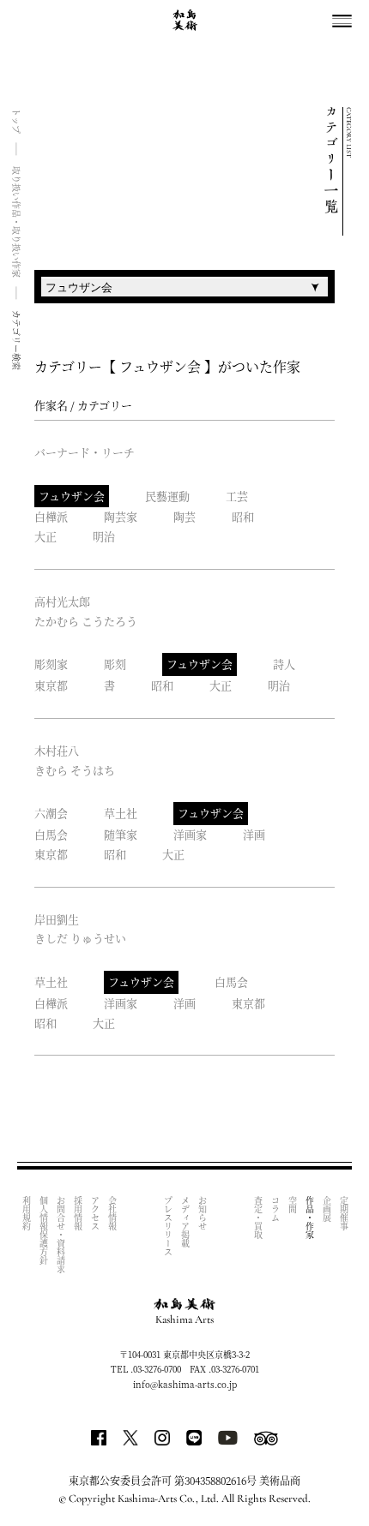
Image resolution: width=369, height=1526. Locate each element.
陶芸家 (120, 516)
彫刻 (115, 663)
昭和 (243, 516)
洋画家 (190, 834)
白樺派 (51, 516)
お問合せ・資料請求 (60, 1234)
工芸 (237, 496)
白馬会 (51, 834)
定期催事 (343, 1213)
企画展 (326, 1209)
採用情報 (77, 1213)
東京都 (51, 685)
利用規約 (26, 1213)
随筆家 (120, 834)
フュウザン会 (72, 496)
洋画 (254, 834)
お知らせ (202, 1213)
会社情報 (112, 1213)
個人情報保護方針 (43, 1230)
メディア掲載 (184, 1222)
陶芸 (184, 516)
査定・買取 (257, 1217)
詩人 (284, 663)
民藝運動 (167, 496)
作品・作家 (309, 1217)
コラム (275, 1209)
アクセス (94, 1213)
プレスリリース (167, 1226)
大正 (45, 536)
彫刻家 (51, 663)
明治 (104, 536)
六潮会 (51, 813)
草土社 (120, 813)
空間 (292, 1204)
